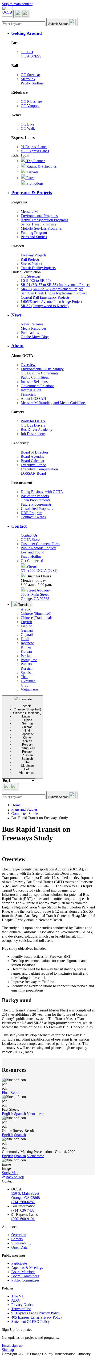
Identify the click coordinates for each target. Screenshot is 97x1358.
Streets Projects (32, 264)
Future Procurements (36, 504)
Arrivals (31, 172)
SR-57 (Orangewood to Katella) (45, 306)
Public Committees (35, 377)
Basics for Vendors (35, 496)
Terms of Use (21, 1309)
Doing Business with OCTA (42, 492)
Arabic (26, 609)
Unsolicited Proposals (37, 509)
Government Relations (37, 386)
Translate (24, 605)
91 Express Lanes (34, 147)
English (26, 622)
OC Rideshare (31, 101)
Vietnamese (29, 689)
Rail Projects (30, 259)
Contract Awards (33, 517)
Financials (28, 394)
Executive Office (33, 465)
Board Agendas (32, 456)
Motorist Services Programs (41, 228)
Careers (17, 1239)
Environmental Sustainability (42, 369)
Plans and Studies (34, 237)
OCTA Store (30, 540)
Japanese (27, 643)
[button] (53, 33)
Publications (30, 333)
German (27, 630)
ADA (15, 1300)
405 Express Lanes (35, 151)
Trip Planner (35, 161)
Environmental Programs (39, 216)
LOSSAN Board (33, 473)
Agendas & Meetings (27, 1268)
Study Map (10, 1173)
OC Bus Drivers (33, 425)
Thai (24, 677)
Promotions (34, 183)
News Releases (32, 324)
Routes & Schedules (41, 166)
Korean (26, 651)
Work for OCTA (33, 421)
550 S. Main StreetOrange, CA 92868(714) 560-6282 (25, 1197)
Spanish (26, 673)
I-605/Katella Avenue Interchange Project (51, 302)
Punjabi (26, 664)
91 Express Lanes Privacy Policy (35, 1313)
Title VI (17, 1296)
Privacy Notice (22, 1305)
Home (15, 805)
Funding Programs (34, 233)
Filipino (26, 626)
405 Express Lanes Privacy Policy (36, 1317)
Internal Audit (31, 390)
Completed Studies (25, 814)
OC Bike (27, 124)
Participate (19, 1263)
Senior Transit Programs (39, 224)
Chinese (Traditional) (36, 618)
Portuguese (29, 660)
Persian (26, 656)
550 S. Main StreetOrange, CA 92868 (35, 594)
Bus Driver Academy (36, 429)
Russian (26, 668)
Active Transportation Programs (44, 220)
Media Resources (33, 328)
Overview (28, 365)
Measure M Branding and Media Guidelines (53, 403)
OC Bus (27, 52)
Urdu (24, 685)
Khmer (26, 647)
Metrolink (28, 79)
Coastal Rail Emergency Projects (45, 297)
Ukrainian (28, 681)
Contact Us (29, 535)
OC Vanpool (30, 106)
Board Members (23, 1272)
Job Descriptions (33, 434)
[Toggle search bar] (10, 787)
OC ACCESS (31, 56)
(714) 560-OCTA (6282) (39, 568)
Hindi (25, 639)
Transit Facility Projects (38, 268)
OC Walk (28, 128)
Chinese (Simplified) (36, 613)
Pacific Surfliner (33, 83)
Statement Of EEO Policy (30, 1322)
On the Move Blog (35, 337)
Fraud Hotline (31, 556)
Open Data (19, 1247)
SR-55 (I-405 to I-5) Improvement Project (52, 289)
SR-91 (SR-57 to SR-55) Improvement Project (55, 285)
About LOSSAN (33, 399)
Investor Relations (34, 382)
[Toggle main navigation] (21, 14)
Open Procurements (35, 500)
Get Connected (32, 561)
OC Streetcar (30, 75)
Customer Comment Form (40, 544)
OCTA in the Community (40, 373)
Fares (29, 178)
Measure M (29, 212)
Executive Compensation (39, 469)
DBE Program (31, 513)
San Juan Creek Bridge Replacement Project (54, 293)
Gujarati (27, 635)
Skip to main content (17, 4)
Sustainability (21, 1243)
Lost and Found (32, 552)
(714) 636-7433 (23, 1210)
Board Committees (25, 1276)
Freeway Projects (33, 255)
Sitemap (8, 1350)
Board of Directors (34, 452)
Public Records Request (38, 548)
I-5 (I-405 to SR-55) (36, 280)
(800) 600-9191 (23, 1219)
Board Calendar (32, 461)
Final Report (11, 1093)
